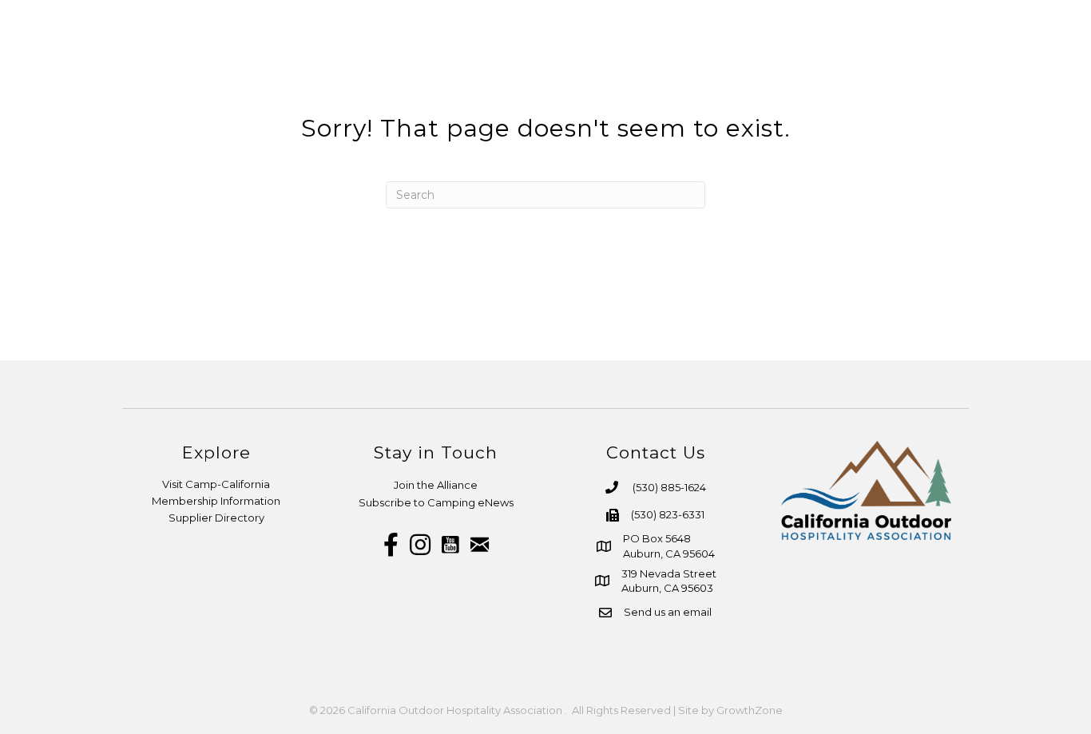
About (539, 68)
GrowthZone (749, 710)
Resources (752, 68)
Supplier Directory (216, 517)
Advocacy (932, 68)
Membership (637, 68)
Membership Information (216, 500)
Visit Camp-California (216, 484)
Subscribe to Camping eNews (436, 502)
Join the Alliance (436, 484)
